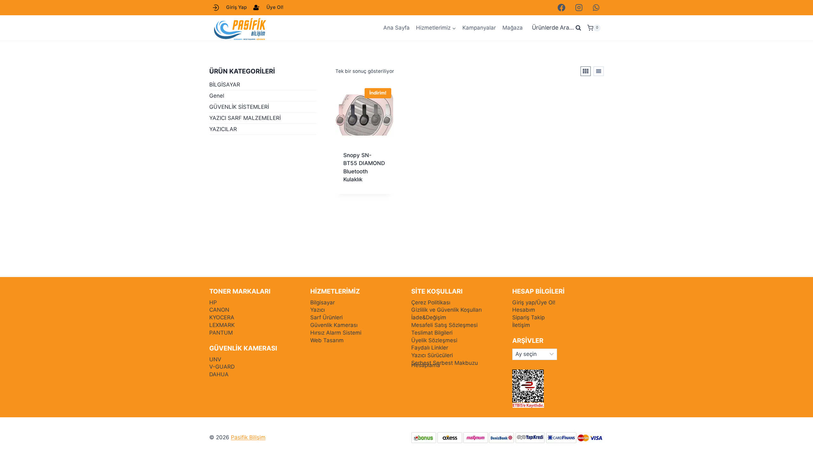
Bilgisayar (322, 302)
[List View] (599, 71)
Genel (216, 96)
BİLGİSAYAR (224, 84)
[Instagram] (579, 7)
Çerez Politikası (430, 302)
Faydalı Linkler (429, 347)
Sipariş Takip (528, 317)
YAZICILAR (223, 129)
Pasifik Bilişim (248, 437)
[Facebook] (561, 7)
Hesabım (523, 310)
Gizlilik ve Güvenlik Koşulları (446, 310)
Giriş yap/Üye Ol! (533, 302)
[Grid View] (586, 71)
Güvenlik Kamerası (334, 325)
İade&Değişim (428, 317)
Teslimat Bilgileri (432, 333)
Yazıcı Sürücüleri (432, 355)
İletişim (521, 325)
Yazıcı (317, 310)
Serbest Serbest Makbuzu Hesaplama (444, 364)
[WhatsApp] (596, 7)
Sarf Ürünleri (326, 317)
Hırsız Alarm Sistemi (335, 333)
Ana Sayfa (396, 27)
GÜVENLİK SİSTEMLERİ (239, 107)
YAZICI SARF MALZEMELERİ (245, 118)
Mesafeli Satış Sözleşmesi (444, 325)
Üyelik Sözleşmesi (434, 340)
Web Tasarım (327, 340)
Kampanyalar (479, 27)
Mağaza (512, 27)
